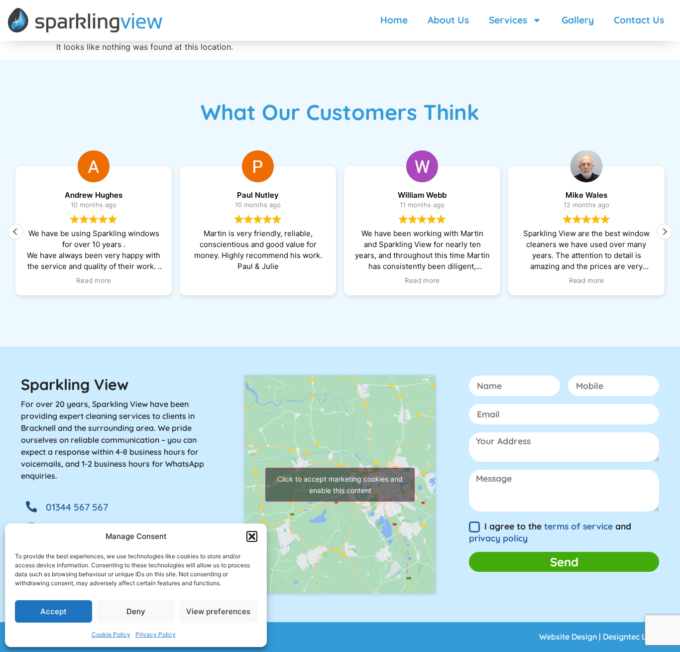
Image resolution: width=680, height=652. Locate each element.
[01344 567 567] (31, 506)
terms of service (578, 526)
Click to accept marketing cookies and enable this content (340, 485)
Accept (53, 611)
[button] (252, 536)
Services (508, 20)
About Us (448, 20)
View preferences (218, 611)
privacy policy (498, 537)
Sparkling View (74, 384)
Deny (135, 611)
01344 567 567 (77, 507)
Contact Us (639, 20)
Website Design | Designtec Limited (604, 637)
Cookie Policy (111, 634)
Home (394, 20)
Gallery (578, 20)
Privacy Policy (155, 634)
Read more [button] (93, 280)
